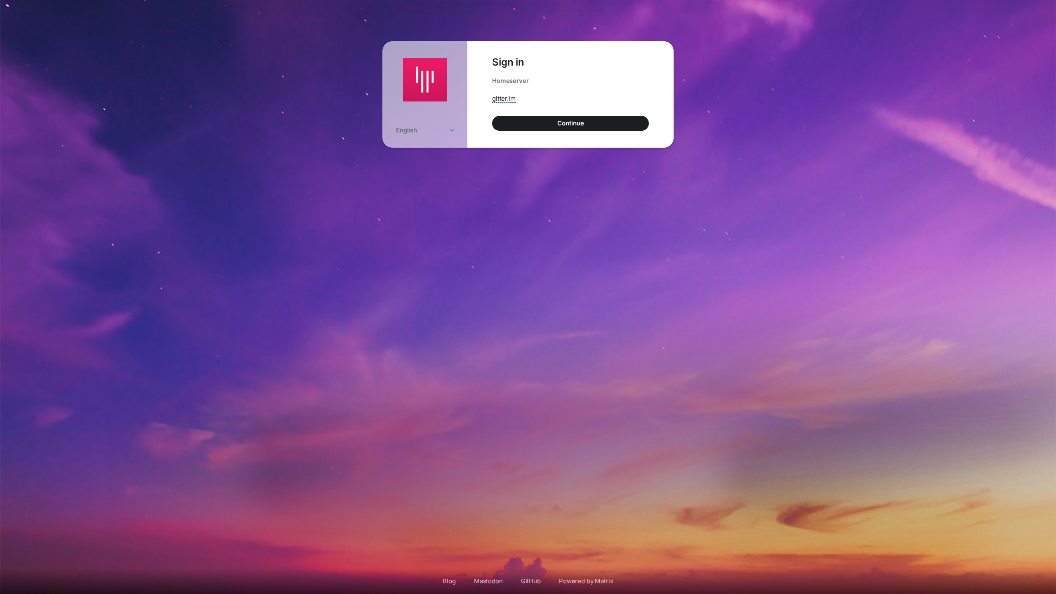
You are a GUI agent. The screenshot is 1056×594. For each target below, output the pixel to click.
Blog (449, 581)
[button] (425, 130)
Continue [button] (570, 123)
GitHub (531, 581)
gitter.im (504, 98)
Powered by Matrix (586, 581)
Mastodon (488, 581)
